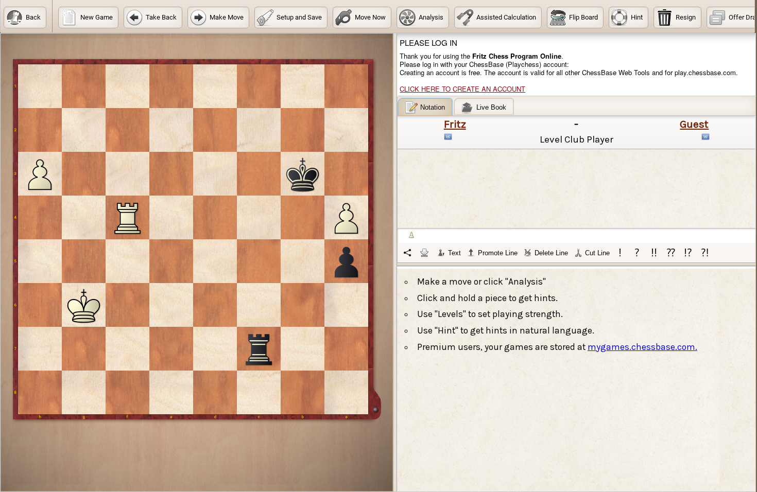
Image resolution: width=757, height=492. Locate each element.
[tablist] (576, 180)
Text (454, 253)
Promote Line (498, 253)
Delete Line (551, 253)
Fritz (455, 124)
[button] (25, 17)
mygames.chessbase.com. (642, 347)
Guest (694, 124)
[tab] (425, 107)
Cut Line (597, 253)
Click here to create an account (462, 89)
